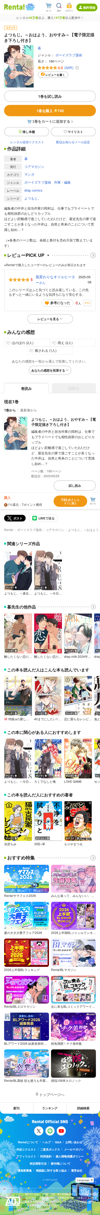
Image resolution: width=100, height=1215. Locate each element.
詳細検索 (83, 1108)
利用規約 (46, 1156)
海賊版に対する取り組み (51, 1170)
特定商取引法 (38, 1163)
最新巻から (28, 410)
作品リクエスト (26, 1149)
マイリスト (75, 131)
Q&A (58, 1142)
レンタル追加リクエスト (27, 142)
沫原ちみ (10, 844)
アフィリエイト (26, 1156)
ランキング (49, 1108)
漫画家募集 (25, 1170)
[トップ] (14, 7)
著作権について (61, 1163)
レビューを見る (48, 319)
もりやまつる (73, 844)
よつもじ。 (32, 198)
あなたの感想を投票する (48, 370)
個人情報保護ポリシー (70, 1156)
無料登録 (89, 7)
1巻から (10, 410)
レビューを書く (55, 75)
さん (55, 279)
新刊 (16, 1108)
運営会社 (76, 1170)
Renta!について (28, 1142)
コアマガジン (34, 166)
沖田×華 (39, 844)
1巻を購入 (50, 110)
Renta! (8, 529)
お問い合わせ (73, 1142)
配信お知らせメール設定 (73, 142)
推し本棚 (29, 131)
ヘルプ (46, 1142)
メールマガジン (74, 1149)
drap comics (33, 190)
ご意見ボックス (50, 1149)
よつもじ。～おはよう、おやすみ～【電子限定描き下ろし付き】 (63, 422)
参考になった (60, 302)
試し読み (75, 485)
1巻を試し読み (50, 96)
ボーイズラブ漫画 (68, 54)
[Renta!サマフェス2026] (30, 7)
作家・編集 (62, 182)
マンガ (29, 174)
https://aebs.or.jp (34, 1209)
